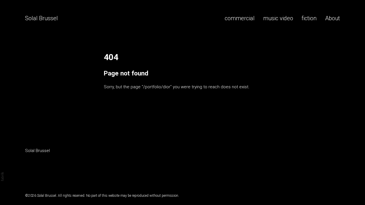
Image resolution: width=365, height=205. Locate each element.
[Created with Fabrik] (2, 176)
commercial (240, 18)
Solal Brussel (37, 150)
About (332, 18)
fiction (309, 18)
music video (278, 18)
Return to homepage (124, 116)
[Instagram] (29, 165)
